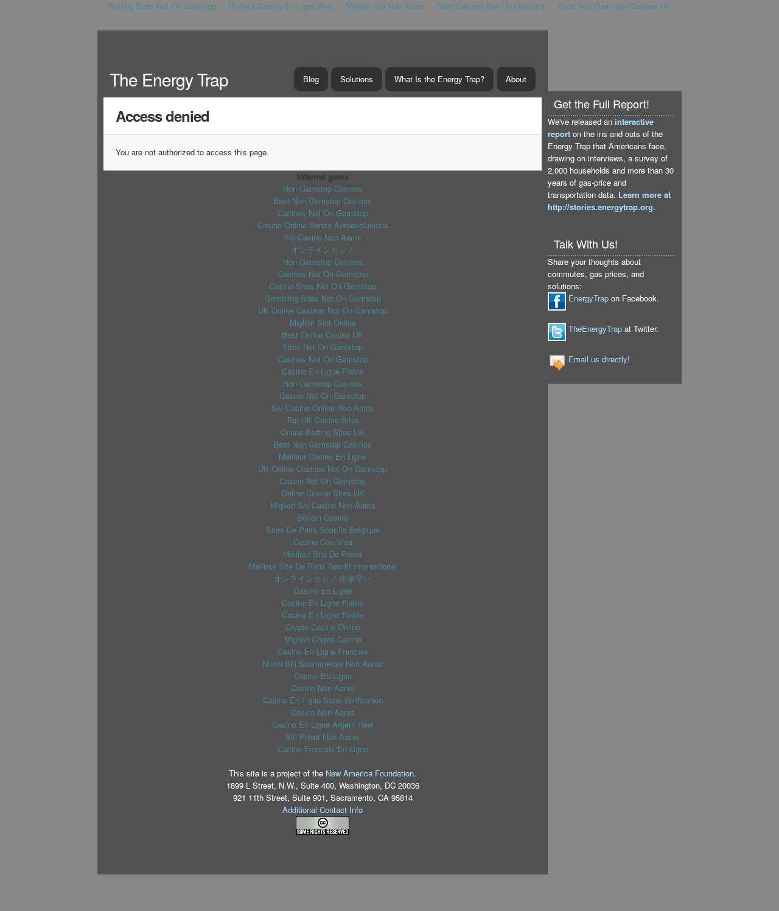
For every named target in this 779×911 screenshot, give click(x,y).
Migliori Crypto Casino (323, 639)
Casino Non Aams (323, 688)
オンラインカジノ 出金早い (322, 578)
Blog (311, 79)
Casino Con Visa (322, 541)
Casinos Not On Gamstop (323, 213)
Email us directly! (599, 359)
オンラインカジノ (322, 249)
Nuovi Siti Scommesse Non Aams (322, 663)
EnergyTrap (588, 298)
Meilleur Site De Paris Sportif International (323, 566)
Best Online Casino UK (322, 334)
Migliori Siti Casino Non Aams (323, 505)
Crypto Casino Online (322, 627)
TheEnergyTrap (595, 328)
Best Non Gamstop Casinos (322, 200)
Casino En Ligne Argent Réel (323, 724)
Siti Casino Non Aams (323, 237)
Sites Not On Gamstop (322, 347)
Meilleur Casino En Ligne (322, 456)
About (516, 79)
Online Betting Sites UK (323, 432)
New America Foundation (370, 773)
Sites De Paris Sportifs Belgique (323, 529)
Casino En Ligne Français (323, 651)
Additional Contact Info (322, 809)
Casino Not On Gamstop (322, 395)
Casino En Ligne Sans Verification (323, 700)
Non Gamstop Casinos (323, 188)
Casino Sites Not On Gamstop (322, 286)
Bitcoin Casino (322, 517)
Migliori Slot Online (323, 322)
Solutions (356, 79)
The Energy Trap (169, 79)
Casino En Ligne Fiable (322, 371)
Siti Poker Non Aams (322, 736)
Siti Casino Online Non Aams (322, 407)
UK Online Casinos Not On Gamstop (322, 310)
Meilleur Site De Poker (322, 554)
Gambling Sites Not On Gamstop (323, 298)
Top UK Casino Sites (323, 420)
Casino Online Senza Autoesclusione (322, 225)
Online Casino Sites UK (323, 493)
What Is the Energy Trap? (439, 79)
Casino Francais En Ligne (323, 748)
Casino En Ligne (323, 590)
